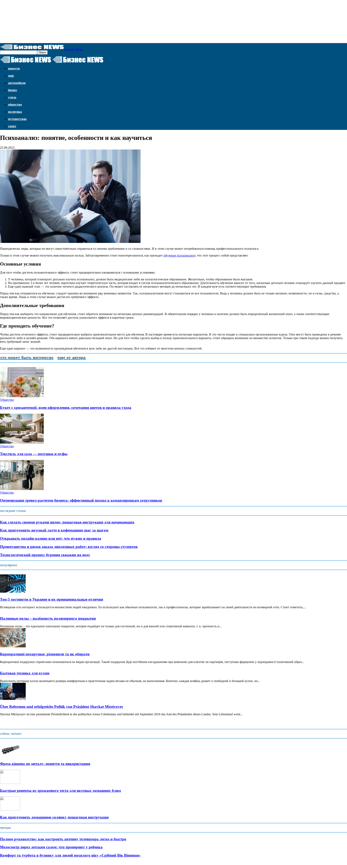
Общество (15, 104)
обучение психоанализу (179, 255)
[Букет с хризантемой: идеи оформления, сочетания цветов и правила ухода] (22, 396)
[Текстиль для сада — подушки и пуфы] (22, 442)
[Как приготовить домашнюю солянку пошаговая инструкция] (10, 809)
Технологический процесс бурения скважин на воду (45, 555)
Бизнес (12, 90)
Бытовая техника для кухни (24, 673)
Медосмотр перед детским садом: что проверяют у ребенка (51, 847)
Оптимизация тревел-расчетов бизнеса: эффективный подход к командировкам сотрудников (81, 500)
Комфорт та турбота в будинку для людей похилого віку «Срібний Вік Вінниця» (70, 855)
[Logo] (26, 63)
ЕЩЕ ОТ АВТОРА (71, 357)
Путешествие (17, 119)
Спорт (12, 126)
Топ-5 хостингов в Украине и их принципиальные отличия (51, 599)
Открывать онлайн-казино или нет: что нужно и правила (50, 538)
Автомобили (17, 83)
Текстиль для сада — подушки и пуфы (33, 454)
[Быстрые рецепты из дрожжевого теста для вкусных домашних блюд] (10, 782)
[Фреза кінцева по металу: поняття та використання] (10, 756)
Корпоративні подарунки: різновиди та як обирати (45, 654)
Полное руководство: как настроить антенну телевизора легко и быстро (63, 839)
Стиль (12, 97)
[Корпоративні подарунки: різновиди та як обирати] (13, 646)
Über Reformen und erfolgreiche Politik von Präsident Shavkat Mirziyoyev (61, 706)
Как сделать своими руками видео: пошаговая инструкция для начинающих (67, 522)
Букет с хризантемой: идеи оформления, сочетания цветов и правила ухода (65, 407)
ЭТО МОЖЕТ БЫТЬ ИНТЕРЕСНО (26, 357)
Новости (14, 68)
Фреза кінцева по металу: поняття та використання (45, 764)
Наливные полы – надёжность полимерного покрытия (48, 618)
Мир (11, 75)
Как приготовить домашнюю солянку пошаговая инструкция (54, 817)
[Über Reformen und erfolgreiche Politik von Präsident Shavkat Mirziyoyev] (13, 698)
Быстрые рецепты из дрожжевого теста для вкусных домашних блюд (60, 790)
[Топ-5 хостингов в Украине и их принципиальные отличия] (13, 591)
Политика (15, 111)
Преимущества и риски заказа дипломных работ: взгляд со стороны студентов (69, 547)
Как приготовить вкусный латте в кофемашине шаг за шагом (54, 530)
